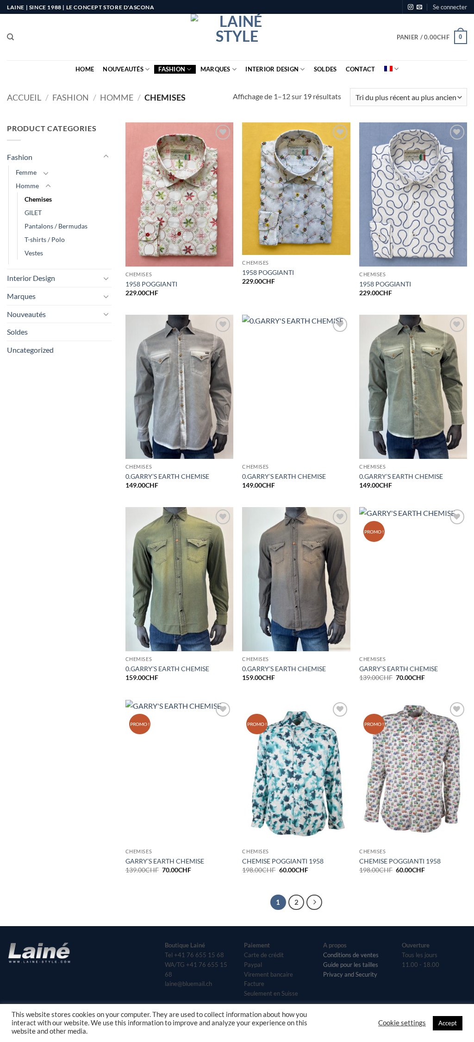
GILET (33, 212)
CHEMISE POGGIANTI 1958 (283, 861)
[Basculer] (106, 156)
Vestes (34, 253)
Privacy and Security (350, 974)
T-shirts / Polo (45, 239)
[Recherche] (10, 37)
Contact (360, 69)
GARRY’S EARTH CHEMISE (398, 669)
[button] (450, 7)
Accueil (24, 97)
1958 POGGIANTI (151, 284)
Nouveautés (123, 69)
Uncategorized (30, 349)
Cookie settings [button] (402, 1023)
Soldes (325, 69)
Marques (215, 69)
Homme (116, 97)
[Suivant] (314, 902)
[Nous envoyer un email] (419, 7)
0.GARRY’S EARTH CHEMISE (167, 476)
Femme (26, 172)
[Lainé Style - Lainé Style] (237, 37)
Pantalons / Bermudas (56, 226)
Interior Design (272, 69)
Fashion (171, 69)
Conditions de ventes (351, 955)
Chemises (38, 199)
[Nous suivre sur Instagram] (410, 7)
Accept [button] (447, 1023)
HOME (84, 69)
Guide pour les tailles (350, 964)
